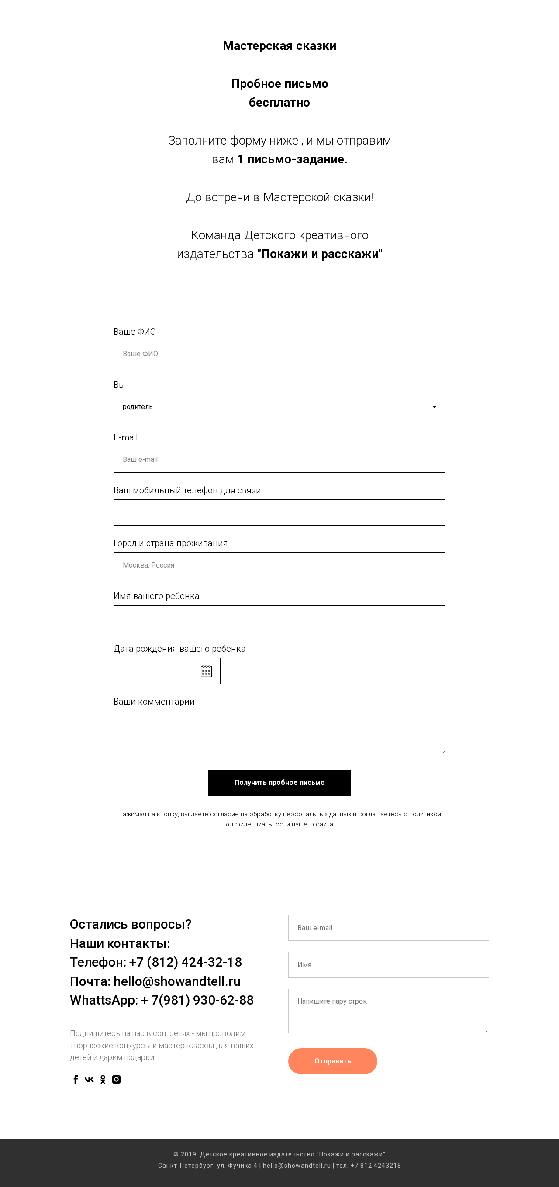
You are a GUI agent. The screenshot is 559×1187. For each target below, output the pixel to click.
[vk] (89, 1079)
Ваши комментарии (154, 701)
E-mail (126, 437)
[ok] (102, 1079)
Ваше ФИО (135, 332)
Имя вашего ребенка (157, 596)
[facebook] (75, 1079)
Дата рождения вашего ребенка (180, 648)
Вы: (120, 384)
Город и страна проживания (171, 543)
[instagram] (116, 1079)
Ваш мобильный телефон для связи (187, 490)
